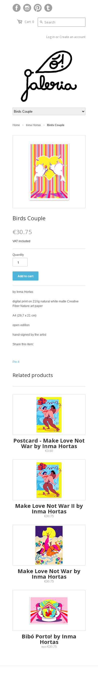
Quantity (18, 255)
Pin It (16, 362)
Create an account (72, 37)
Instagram (27, 8)
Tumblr (48, 8)
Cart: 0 (29, 22)
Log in (50, 37)
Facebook (17, 8)
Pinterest (38, 8)
